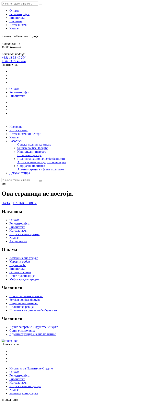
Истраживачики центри (25, 133)
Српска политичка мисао (34, 144)
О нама (14, 10)
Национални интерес (31, 151)
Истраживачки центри (24, 234)
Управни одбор (19, 261)
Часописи (15, 141)
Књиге (13, 28)
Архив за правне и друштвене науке (41, 162)
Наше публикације (22, 275)
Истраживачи (18, 24)
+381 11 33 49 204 (14, 57)
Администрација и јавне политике (40, 169)
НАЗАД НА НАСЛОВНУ (19, 203)
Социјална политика (31, 165)
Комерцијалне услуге (23, 258)
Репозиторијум (19, 14)
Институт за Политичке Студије (31, 368)
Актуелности (18, 241)
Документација (19, 173)
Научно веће (17, 265)
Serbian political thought (32, 148)
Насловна (15, 21)
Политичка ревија (29, 155)
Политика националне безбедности (41, 158)
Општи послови (20, 272)
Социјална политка (22, 330)
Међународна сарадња (24, 279)
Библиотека (17, 17)
